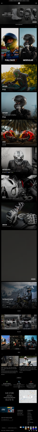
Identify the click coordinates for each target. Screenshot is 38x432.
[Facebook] (29, 430)
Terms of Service (30, 419)
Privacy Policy (29, 414)
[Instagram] (33, 430)
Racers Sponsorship (20, 414)
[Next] (36, 26)
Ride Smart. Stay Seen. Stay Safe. (28, 367)
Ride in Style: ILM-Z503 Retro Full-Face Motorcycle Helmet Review (9, 368)
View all (19, 377)
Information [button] (30, 410)
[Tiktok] (31, 430)
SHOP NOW (19, 78)
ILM (2, 430)
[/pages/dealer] (7, 342)
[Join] (12, 419)
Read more (2, 374)
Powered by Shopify (10, 430)
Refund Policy (29, 416)
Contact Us (29, 413)
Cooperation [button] (20, 410)
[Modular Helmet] (28, 45)
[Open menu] (2, 3)
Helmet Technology (30, 422)
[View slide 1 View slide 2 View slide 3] (19, 255)
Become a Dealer (19, 413)
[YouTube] (36, 430)
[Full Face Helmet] (10, 45)
